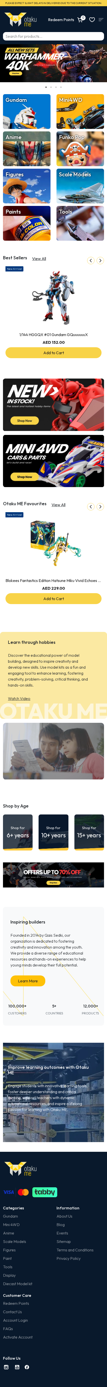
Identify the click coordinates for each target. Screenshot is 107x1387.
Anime (8, 1233)
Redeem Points (16, 1303)
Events (62, 1233)
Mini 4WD (11, 1224)
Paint (7, 1258)
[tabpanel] (53, 63)
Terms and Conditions (75, 1249)
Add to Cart (53, 352)
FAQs (8, 1328)
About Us (64, 1216)
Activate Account (18, 1337)
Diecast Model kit (17, 1283)
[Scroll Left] (91, 260)
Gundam (10, 1216)
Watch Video (19, 698)
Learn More (28, 980)
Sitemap (63, 1241)
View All (39, 258)
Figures (9, 1249)
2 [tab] (51, 87)
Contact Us (12, 1311)
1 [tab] (46, 87)
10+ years (53, 832)
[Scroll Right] (100, 260)
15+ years (89, 832)
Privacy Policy (68, 1258)
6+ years (18, 832)
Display (9, 1275)
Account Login (15, 1320)
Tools (7, 1266)
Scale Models (14, 1241)
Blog (60, 1224)
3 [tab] (56, 87)
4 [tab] (60, 87)
